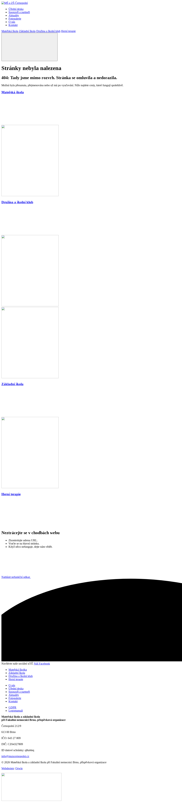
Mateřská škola (9, 31)
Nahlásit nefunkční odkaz (16, 577)
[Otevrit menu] (29, 47)
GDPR (12, 707)
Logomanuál (16, 710)
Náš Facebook (42, 663)
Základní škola (27, 31)
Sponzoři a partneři (19, 12)
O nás (12, 21)
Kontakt (13, 25)
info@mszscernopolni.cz (15, 756)
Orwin (19, 768)
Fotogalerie (15, 18)
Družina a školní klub (48, 31)
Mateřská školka (18, 669)
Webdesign (7, 768)
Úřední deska (16, 9)
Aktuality (14, 15)
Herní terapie (68, 31)
